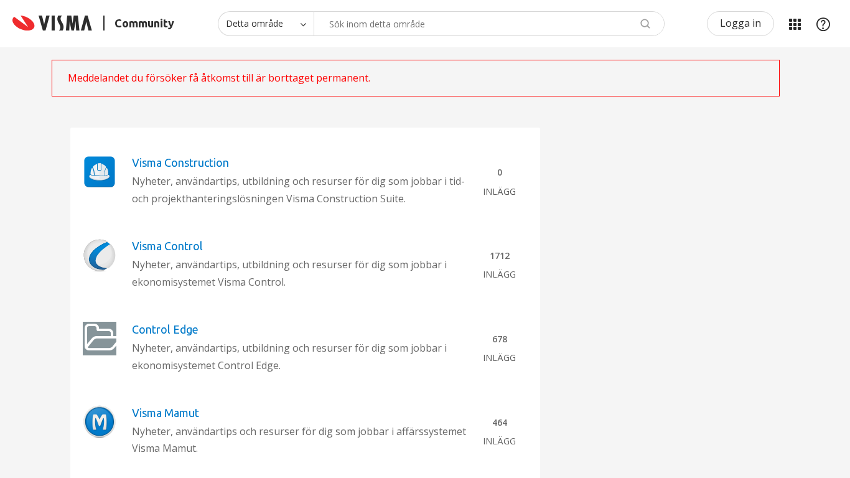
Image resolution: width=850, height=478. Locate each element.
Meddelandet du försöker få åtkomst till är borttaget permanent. (219, 78)
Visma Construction (180, 162)
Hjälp (823, 23)
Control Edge (165, 329)
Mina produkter (794, 23)
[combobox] (489, 23)
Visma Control (167, 246)
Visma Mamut (165, 412)
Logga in (740, 23)
